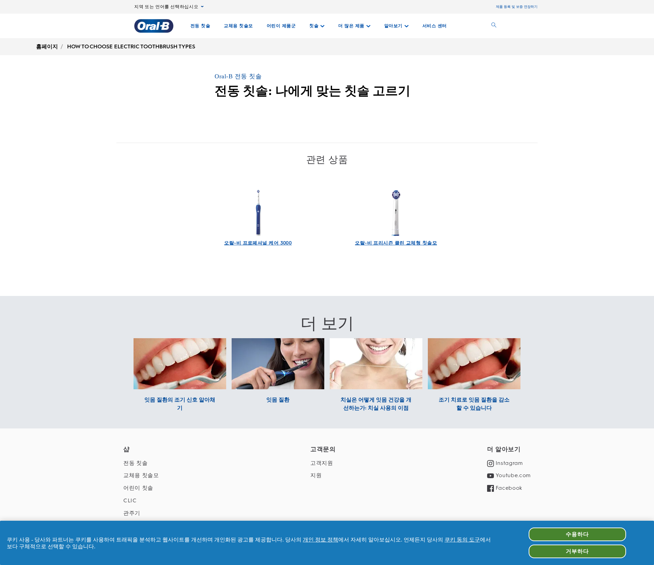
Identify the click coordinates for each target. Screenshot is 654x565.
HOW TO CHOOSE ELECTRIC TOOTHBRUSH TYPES (131, 46)
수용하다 (577, 534)
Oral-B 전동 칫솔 (238, 76)
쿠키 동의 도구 (462, 540)
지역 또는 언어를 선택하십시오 (166, 6)
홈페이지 (47, 46)
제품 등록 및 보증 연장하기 (517, 7)
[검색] (494, 26)
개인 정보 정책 (320, 540)
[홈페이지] (153, 26)
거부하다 (577, 551)
